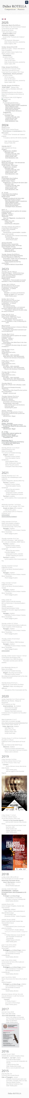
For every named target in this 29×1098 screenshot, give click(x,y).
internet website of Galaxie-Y (9, 516)
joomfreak (14, 1093)
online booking (6, 515)
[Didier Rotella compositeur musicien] (14, 7)
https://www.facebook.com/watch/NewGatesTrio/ (15, 723)
